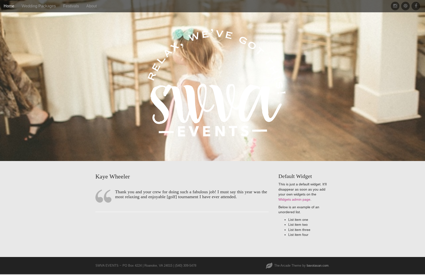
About (91, 6)
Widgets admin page (294, 199)
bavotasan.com (318, 265)
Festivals (71, 6)
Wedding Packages (39, 6)
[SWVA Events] (212, 73)
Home (9, 6)
